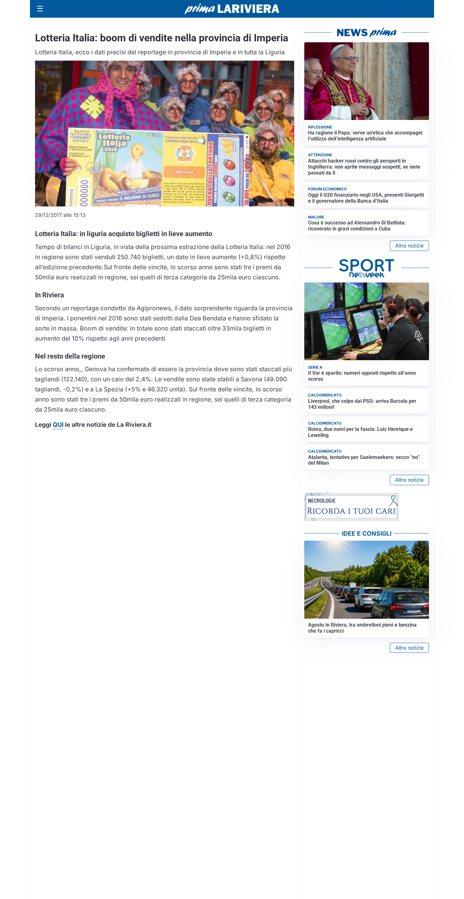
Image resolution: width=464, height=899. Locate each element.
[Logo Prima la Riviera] (232, 8)
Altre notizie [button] (409, 245)
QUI (58, 424)
